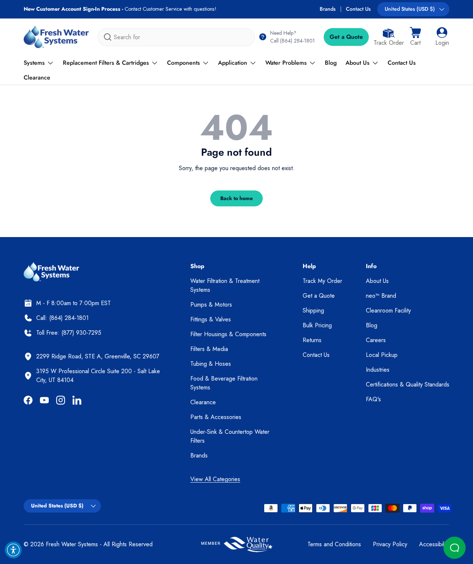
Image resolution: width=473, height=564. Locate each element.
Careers (376, 340)
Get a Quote (346, 37)
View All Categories (215, 479)
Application (232, 62)
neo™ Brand (381, 295)
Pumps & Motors (211, 304)
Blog (331, 62)
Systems (34, 62)
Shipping (313, 310)
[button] (415, 37)
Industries (377, 369)
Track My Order (322, 281)
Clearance (37, 77)
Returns (312, 340)
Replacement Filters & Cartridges (106, 62)
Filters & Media (209, 349)
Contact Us (358, 9)
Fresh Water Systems (72, 544)
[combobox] (176, 37)
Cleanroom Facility (388, 310)
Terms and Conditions (334, 544)
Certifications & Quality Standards (407, 384)
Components (183, 62)
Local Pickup (382, 355)
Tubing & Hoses (210, 363)
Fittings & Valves (210, 319)
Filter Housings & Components (228, 334)
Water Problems (286, 62)
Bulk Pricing (317, 325)
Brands (328, 9)
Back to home (236, 198)
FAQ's (373, 399)
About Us (358, 62)
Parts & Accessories (215, 417)
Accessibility (434, 544)
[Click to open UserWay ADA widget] (13, 549)
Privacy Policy (390, 544)
